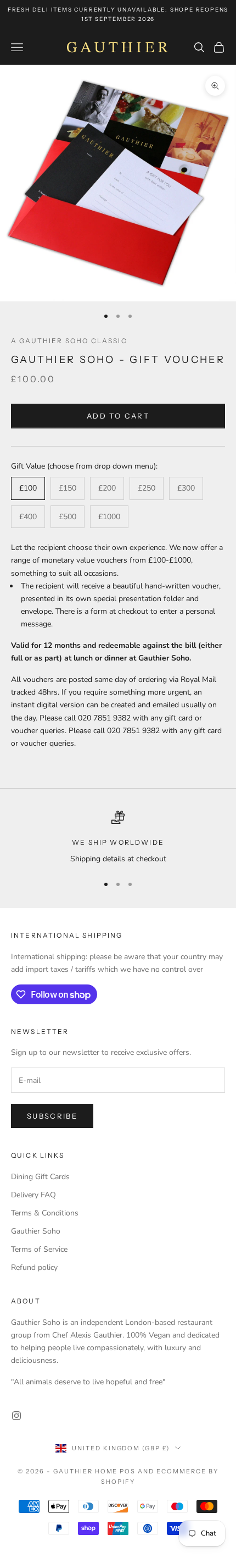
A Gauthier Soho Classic (69, 341)
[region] (118, 838)
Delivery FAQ (33, 1195)
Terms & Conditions (44, 1213)
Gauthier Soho (35, 1231)
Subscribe (52, 1116)
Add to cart (118, 415)
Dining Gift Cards (40, 1176)
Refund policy (34, 1267)
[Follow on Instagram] (16, 1415)
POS (128, 1471)
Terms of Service (39, 1249)
